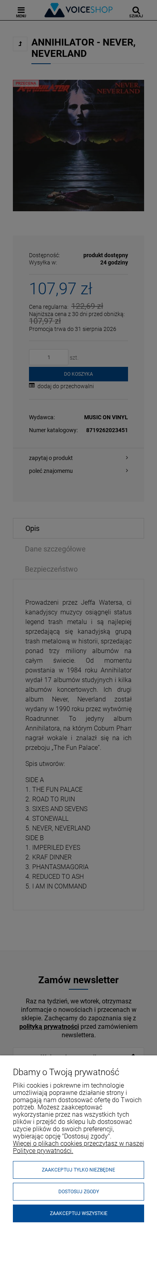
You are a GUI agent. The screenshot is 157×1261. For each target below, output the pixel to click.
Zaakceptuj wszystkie (78, 1213)
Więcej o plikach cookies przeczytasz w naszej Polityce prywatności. (78, 1147)
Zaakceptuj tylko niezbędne (78, 1170)
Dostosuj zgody (78, 1191)
